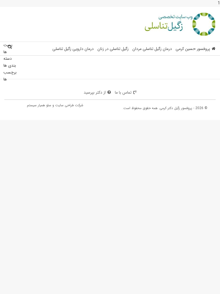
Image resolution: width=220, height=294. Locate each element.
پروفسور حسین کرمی (193, 49)
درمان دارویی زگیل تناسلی (73, 49)
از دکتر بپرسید (95, 92)
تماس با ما (123, 92)
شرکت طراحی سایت (69, 105)
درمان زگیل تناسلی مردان (152, 49)
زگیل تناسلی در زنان (113, 49)
